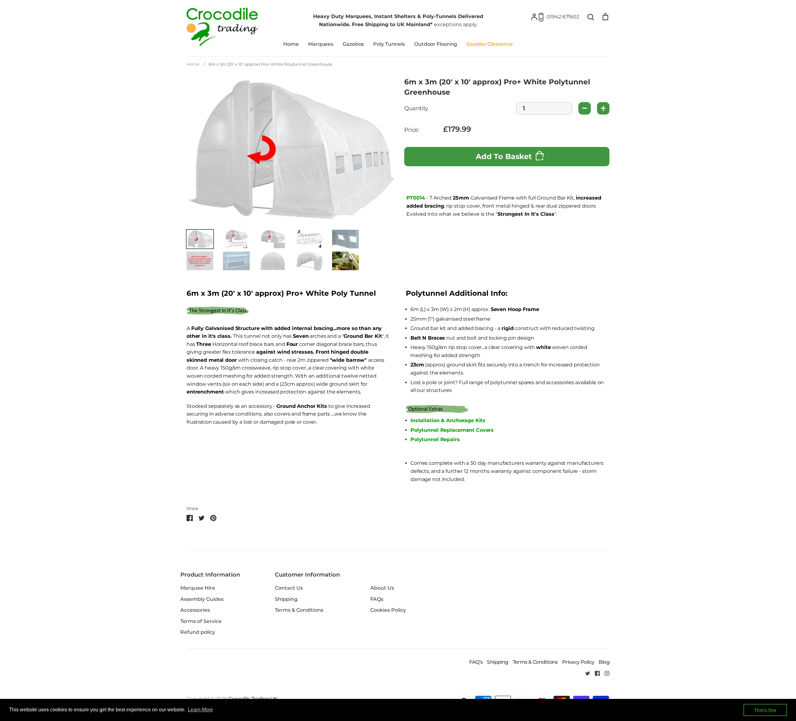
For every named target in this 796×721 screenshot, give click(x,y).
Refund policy (197, 632)
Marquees (320, 44)
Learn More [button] (200, 709)
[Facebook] (595, 673)
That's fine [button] (765, 709)
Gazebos (353, 44)
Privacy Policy (578, 662)
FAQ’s (476, 662)
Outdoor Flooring (435, 44)
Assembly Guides (202, 599)
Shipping (286, 599)
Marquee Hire (197, 588)
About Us (382, 588)
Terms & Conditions (299, 610)
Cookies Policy (388, 610)
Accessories (195, 610)
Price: (411, 130)
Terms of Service (201, 621)
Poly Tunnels (389, 44)
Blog (604, 662)
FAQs (376, 599)
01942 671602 (563, 17)
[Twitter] (585, 673)
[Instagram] (604, 673)
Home (291, 44)
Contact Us (289, 588)
